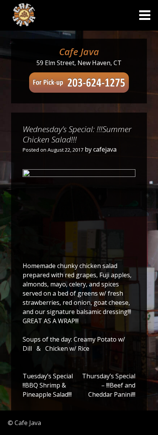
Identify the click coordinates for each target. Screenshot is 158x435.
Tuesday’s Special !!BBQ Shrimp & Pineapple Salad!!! (48, 385)
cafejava (105, 149)
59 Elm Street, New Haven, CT (79, 63)
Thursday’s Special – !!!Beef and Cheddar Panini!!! (108, 385)
